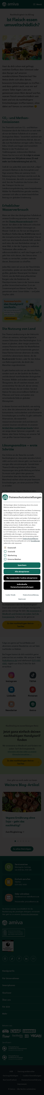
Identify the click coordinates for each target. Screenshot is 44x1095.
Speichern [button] (22, 565)
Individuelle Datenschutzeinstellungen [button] (22, 585)
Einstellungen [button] (35, 541)
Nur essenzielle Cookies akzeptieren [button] (22, 578)
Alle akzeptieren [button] (22, 571)
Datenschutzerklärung (30, 539)
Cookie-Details (10, 595)
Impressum (22, 599)
